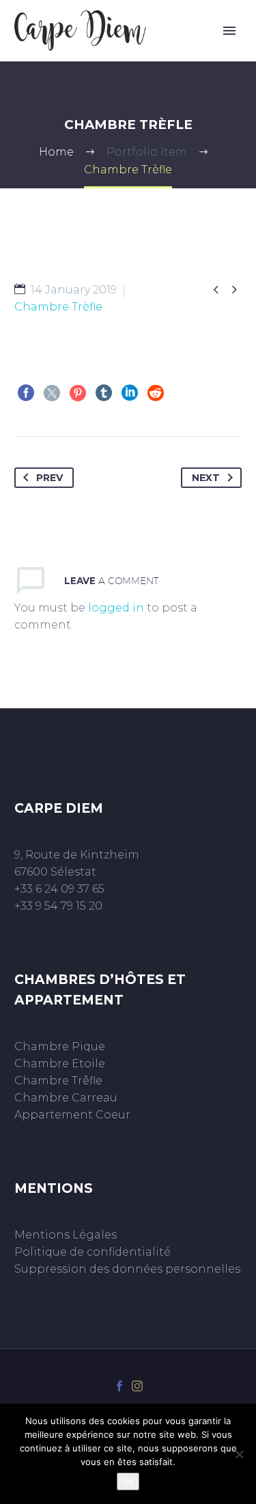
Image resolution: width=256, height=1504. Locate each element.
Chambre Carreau (65, 1097)
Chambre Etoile (59, 1063)
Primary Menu (229, 30)
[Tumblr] (104, 393)
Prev (49, 478)
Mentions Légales (65, 1234)
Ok (128, 1481)
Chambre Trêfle (58, 1080)
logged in (116, 607)
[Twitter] (52, 393)
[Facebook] (26, 393)
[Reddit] (155, 393)
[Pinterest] (78, 393)
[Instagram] (137, 1385)
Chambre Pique (59, 1046)
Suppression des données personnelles (127, 1268)
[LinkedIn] (130, 393)
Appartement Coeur (72, 1114)
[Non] (239, 1454)
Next (206, 478)
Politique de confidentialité (92, 1251)
